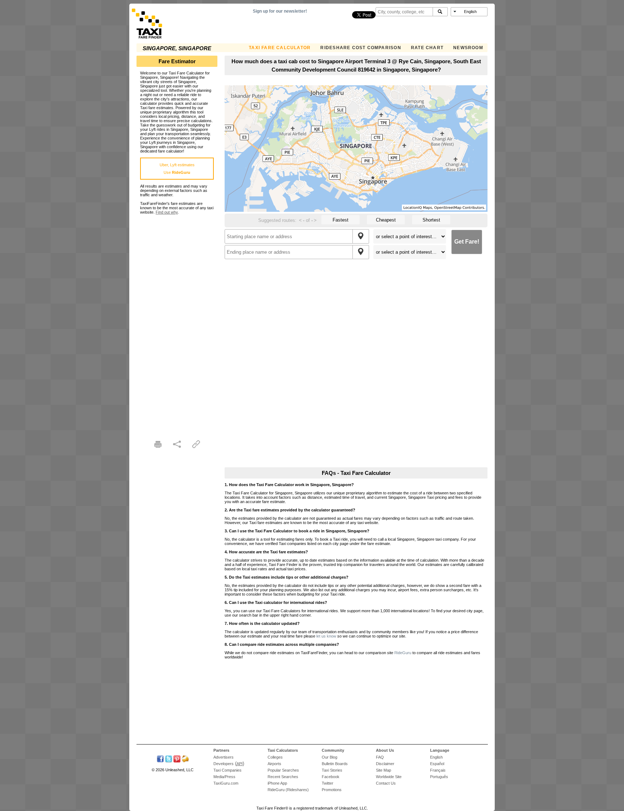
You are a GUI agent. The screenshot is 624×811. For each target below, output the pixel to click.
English (436, 757)
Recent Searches (283, 776)
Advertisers (223, 757)
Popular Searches (283, 770)
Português (439, 776)
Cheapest (386, 220)
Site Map (383, 770)
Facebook (330, 776)
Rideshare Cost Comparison (360, 47)
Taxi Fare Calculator (280, 47)
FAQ (380, 757)
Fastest (340, 220)
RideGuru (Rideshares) (288, 790)
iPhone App (277, 783)
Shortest (431, 220)
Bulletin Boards (335, 763)
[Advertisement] (176, 322)
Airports (274, 763)
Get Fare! (466, 242)
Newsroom (468, 47)
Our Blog (329, 757)
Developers (223, 763)
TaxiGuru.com (225, 783)
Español (437, 763)
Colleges (275, 757)
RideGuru (402, 653)
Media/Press (224, 776)
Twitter (327, 783)
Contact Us (386, 783)
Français (438, 770)
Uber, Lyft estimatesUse (177, 169)
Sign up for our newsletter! (280, 11)
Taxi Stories (332, 770)
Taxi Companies (227, 770)
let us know (326, 636)
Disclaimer (385, 763)
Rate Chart (427, 47)
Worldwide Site (389, 776)
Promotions (332, 790)
